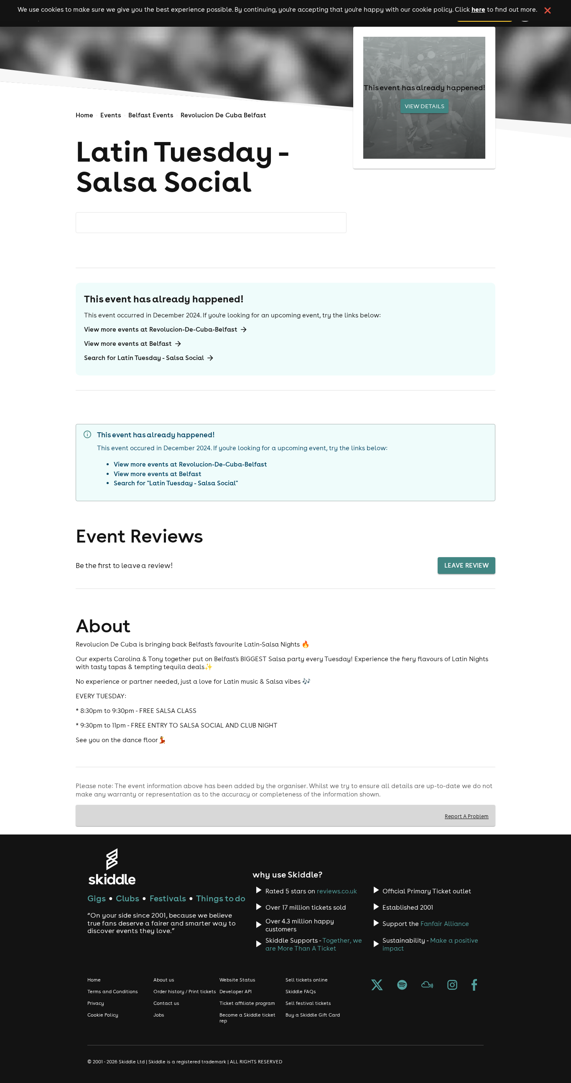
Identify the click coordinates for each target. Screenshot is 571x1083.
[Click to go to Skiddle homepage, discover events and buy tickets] (111, 866)
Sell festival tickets (308, 1003)
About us (163, 980)
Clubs (127, 898)
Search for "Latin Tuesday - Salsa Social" (176, 483)
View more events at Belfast (128, 343)
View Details (424, 106)
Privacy (95, 1003)
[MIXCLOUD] (427, 985)
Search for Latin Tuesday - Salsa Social (144, 358)
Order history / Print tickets (184, 991)
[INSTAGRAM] (452, 985)
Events (110, 115)
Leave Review (466, 565)
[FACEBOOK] (474, 985)
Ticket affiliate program (247, 1003)
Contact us (166, 1003)
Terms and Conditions (112, 991)
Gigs (96, 898)
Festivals (168, 898)
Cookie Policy (102, 1015)
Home (84, 115)
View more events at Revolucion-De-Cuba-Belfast (160, 329)
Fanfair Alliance (445, 924)
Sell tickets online (307, 980)
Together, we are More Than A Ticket (313, 944)
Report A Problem (467, 816)
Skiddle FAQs (301, 991)
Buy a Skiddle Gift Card (313, 1015)
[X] (377, 985)
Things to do (220, 898)
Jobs (158, 1015)
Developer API (235, 991)
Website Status (237, 980)
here (478, 9)
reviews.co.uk (337, 891)
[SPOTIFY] (402, 985)
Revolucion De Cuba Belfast (223, 115)
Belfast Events (150, 115)
